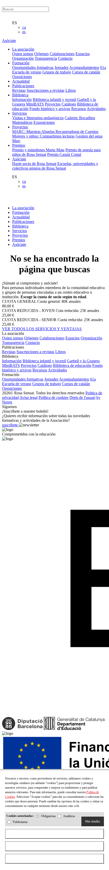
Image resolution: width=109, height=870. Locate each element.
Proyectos (53, 104)
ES (14, 23)
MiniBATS (35, 104)
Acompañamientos (84, 67)
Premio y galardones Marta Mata (38, 150)
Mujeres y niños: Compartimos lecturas (43, 136)
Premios (18, 240)
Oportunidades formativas (32, 67)
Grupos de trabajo (56, 72)
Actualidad (21, 217)
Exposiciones (44, 122)
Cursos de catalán (86, 72)
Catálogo (69, 104)
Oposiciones (22, 76)
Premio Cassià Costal (64, 154)
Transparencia (46, 58)
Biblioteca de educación (72, 365)
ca (24, 27)
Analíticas (69, 816)
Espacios (83, 54)
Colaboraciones (62, 54)
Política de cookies (53, 397)
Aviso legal (29, 397)
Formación (20, 212)
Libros (70, 90)
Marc (16, 141)
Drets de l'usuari (82, 397)
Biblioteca (20, 226)
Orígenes (41, 54)
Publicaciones (23, 221)
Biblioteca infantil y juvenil (54, 99)
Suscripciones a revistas (45, 90)
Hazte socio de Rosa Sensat (34, 163)
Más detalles (92, 821)
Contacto (65, 58)
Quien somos (22, 54)
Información (22, 99)
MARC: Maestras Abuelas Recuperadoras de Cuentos (55, 131)
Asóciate (9, 40)
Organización (23, 58)
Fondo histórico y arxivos (49, 109)
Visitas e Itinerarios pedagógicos (38, 118)
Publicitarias (20, 822)
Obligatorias (48, 816)
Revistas (19, 90)
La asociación (23, 208)
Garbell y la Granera (83, 361)
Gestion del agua (89, 136)
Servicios (19, 231)
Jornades (61, 67)
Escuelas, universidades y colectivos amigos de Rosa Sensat (55, 165)
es (24, 32)
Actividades (96, 109)
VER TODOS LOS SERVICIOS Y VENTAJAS (42, 329)
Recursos (78, 109)
